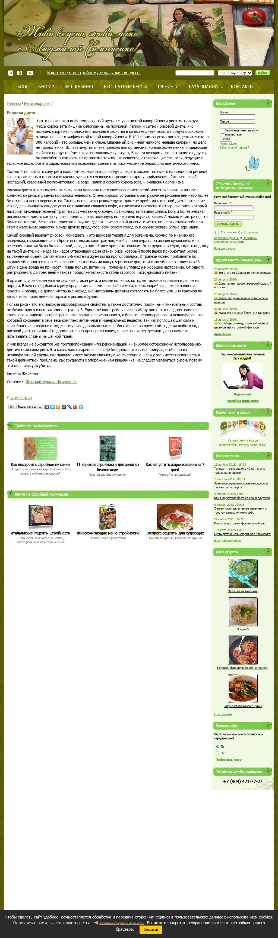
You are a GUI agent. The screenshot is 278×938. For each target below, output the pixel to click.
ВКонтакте (10, 73)
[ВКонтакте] (47, 406)
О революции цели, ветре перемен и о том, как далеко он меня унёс (240, 510)
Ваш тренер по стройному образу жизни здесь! (94, 72)
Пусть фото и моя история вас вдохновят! (242, 534)
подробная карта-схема (243, 400)
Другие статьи (19, 397)
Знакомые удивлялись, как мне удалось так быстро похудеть (241, 485)
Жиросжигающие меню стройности (108, 533)
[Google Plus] (75, 406)
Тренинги (168, 86)
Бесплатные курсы (125, 86)
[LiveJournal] (69, 406)
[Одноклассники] (58, 406)
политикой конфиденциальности (121, 923)
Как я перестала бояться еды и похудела (242, 497)
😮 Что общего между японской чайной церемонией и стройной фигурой (241, 325)
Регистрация (228, 143)
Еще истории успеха (227, 540)
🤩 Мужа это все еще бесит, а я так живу (242, 312)
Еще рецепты (223, 714)
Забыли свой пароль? (234, 147)
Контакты (242, 86)
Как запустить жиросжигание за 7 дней (175, 467)
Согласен (151, 929)
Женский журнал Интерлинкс (51, 381)
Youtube (30, 73)
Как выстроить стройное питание (40, 464)
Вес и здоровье (37, 103)
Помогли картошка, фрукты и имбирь (239, 523)
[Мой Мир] (64, 406)
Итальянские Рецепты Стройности (40, 533)
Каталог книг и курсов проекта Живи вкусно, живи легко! (242, 442)
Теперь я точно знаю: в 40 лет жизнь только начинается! (239, 470)
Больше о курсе (224, 248)
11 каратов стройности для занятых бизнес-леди (107, 467)
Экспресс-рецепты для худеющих (175, 533)
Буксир (46, 86)
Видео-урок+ (242, 394)
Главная (14, 103)
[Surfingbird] (81, 406)
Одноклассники (20, 73)
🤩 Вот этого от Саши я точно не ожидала (242, 272)
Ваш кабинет (79, 86)
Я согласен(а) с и (236, 237)
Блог (22, 86)
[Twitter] (52, 406)
